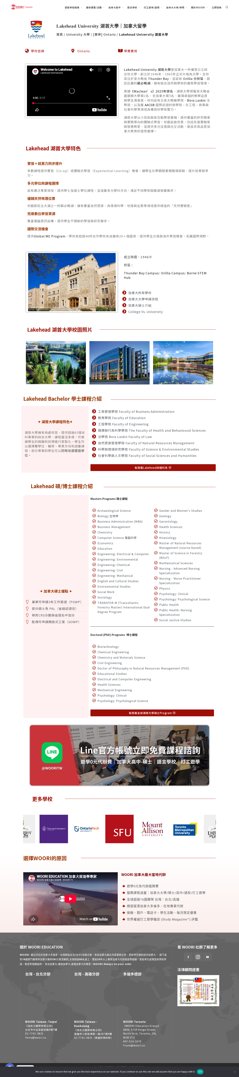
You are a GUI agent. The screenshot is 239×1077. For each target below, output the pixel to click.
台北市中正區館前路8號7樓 (41, 1029)
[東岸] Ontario (104, 34)
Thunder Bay (158, 78)
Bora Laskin (196, 100)
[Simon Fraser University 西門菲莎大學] (119, 829)
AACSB (150, 104)
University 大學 (78, 34)
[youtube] (207, 957)
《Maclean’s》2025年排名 (152, 91)
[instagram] (198, 957)
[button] (28, 829)
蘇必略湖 (143, 83)
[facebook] (188, 957)
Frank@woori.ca (134, 1045)
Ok (200, 1071)
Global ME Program (49, 236)
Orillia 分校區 (193, 78)
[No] (234, 1072)
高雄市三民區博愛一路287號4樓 (93, 1034)
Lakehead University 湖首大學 (147, 69)
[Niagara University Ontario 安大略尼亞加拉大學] (54, 829)
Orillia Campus (173, 273)
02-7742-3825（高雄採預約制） (93, 1037)
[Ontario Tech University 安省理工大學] (86, 829)
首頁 (59, 34)
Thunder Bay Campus (141, 273)
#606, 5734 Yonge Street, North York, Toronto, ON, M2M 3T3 (140, 1033)
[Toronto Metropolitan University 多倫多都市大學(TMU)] (185, 829)
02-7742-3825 (34, 1033)
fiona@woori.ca (35, 1037)
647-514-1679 (132, 1041)
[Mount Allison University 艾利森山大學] (152, 829)
